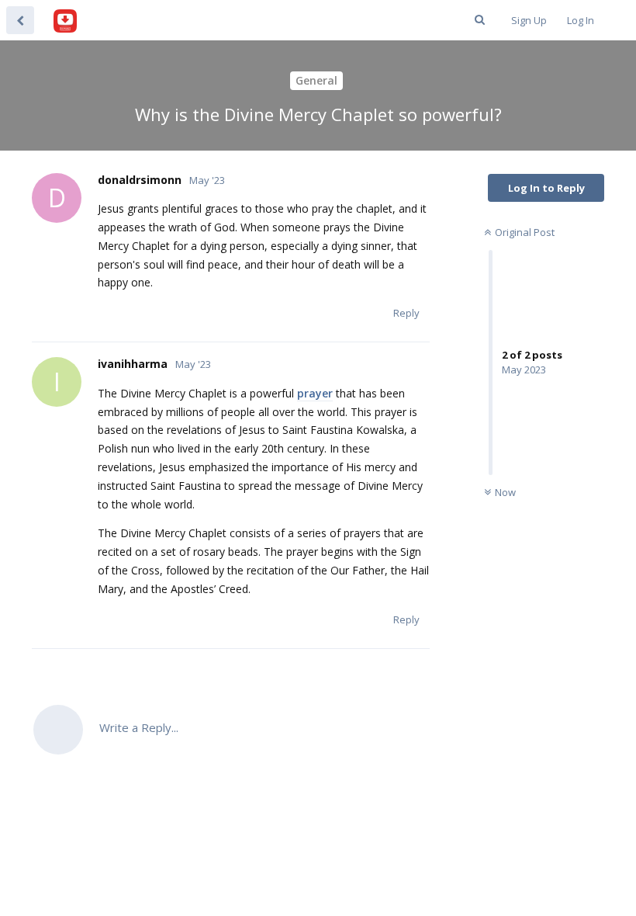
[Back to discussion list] (20, 20)
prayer (315, 393)
